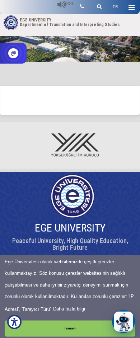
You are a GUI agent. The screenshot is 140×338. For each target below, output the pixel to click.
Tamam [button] (70, 328)
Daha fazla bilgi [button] (69, 309)
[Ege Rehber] (82, 5)
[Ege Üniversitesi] (98, 5)
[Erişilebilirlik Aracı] (14, 322)
